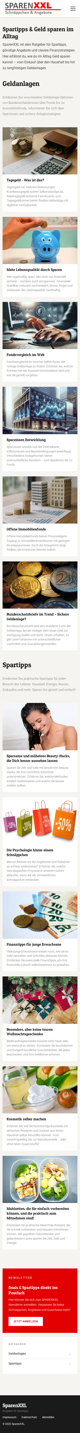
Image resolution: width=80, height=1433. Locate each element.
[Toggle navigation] (72, 8)
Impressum (9, 1417)
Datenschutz (29, 1417)
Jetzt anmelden (25, 1321)
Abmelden (48, 1417)
